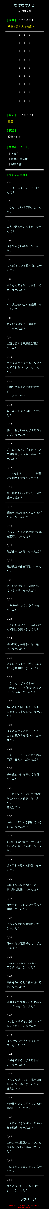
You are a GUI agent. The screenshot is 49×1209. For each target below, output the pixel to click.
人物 (13, 153)
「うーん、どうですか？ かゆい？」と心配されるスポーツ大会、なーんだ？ (24, 688)
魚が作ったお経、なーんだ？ (24, 551)
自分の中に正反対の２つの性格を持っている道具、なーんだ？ (24, 1147)
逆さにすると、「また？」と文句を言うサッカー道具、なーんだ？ (24, 454)
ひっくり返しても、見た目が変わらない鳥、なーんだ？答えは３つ (24, 1084)
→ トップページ (24, 1199)
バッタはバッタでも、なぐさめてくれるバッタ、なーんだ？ (24, 367)
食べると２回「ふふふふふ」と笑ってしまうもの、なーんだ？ (24, 712)
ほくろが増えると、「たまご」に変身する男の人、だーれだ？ (24, 735)
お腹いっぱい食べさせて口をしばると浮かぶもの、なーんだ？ (24, 846)
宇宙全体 (16, 164)
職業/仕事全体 (19, 159)
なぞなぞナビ (24, 5)
